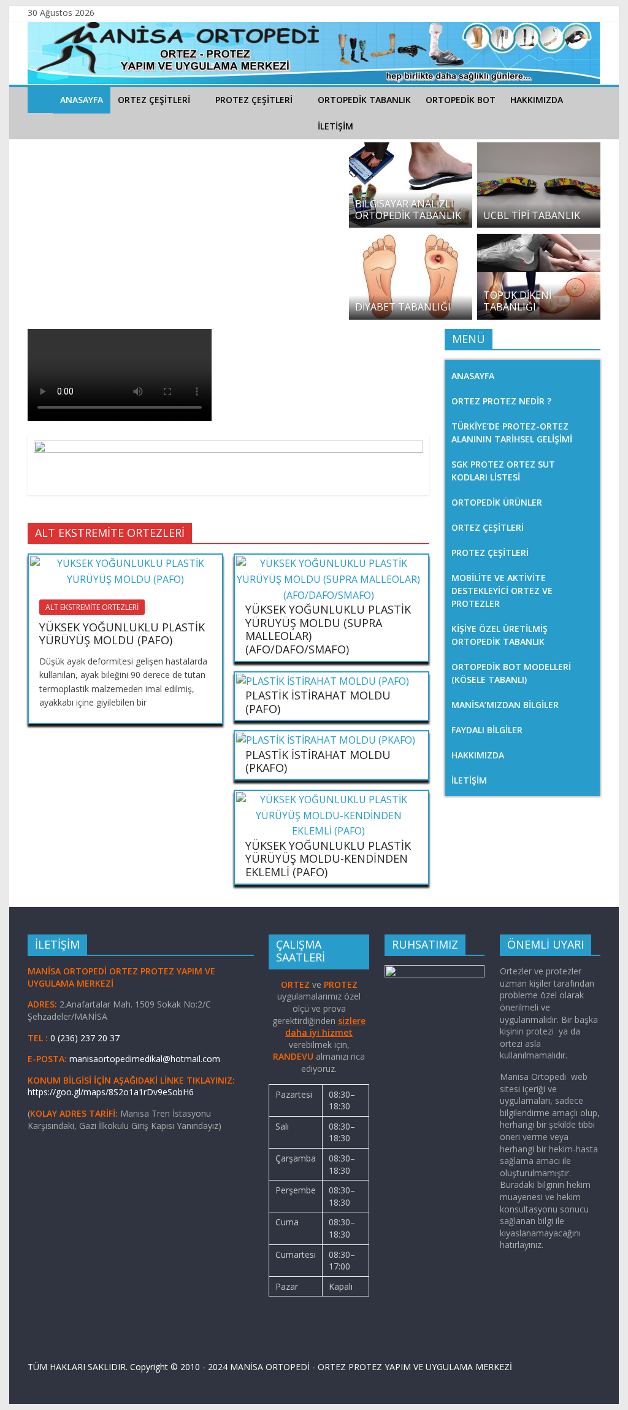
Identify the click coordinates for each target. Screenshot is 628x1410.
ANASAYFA (81, 100)
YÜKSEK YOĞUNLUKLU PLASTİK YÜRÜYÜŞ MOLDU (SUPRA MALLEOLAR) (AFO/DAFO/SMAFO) (328, 629)
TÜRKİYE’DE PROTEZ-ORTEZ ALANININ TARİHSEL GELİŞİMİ (511, 432)
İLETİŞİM (335, 126)
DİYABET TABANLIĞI (403, 307)
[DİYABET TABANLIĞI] (410, 241)
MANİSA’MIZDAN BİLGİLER (505, 705)
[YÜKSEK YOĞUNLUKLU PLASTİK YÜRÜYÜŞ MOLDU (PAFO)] (125, 563)
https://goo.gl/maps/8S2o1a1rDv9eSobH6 (112, 1092)
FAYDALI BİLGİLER (487, 730)
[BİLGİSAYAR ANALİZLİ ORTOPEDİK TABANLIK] (410, 149)
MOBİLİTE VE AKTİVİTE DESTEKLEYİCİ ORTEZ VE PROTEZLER (502, 590)
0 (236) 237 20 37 (85, 1038)
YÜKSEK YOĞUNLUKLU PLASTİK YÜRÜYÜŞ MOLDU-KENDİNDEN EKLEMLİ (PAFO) (328, 858)
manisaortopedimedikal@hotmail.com (144, 1059)
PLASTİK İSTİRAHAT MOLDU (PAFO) (318, 702)
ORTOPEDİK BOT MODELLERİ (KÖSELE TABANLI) (511, 673)
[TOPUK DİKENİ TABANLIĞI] (538, 241)
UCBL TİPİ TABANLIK (531, 215)
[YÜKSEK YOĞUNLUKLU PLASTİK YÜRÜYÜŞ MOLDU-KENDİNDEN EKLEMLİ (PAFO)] (328, 799)
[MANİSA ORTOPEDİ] (40, 99)
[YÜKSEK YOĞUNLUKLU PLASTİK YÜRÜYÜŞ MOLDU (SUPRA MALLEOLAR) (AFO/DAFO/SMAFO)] (328, 563)
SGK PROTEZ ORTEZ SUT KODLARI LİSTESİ (503, 470)
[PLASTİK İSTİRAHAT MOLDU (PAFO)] (322, 681)
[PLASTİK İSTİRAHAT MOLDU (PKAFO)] (325, 740)
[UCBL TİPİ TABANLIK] (538, 149)
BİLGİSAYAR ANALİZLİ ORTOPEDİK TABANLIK (408, 209)
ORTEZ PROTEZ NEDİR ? (501, 401)
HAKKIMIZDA (536, 100)
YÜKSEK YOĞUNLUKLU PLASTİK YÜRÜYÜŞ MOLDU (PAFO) (122, 634)
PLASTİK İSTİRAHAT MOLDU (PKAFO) (318, 761)
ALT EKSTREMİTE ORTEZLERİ (92, 607)
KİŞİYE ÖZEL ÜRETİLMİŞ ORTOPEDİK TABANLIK (499, 635)
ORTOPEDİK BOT (461, 100)
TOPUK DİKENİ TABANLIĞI (517, 301)
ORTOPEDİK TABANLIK (364, 100)
